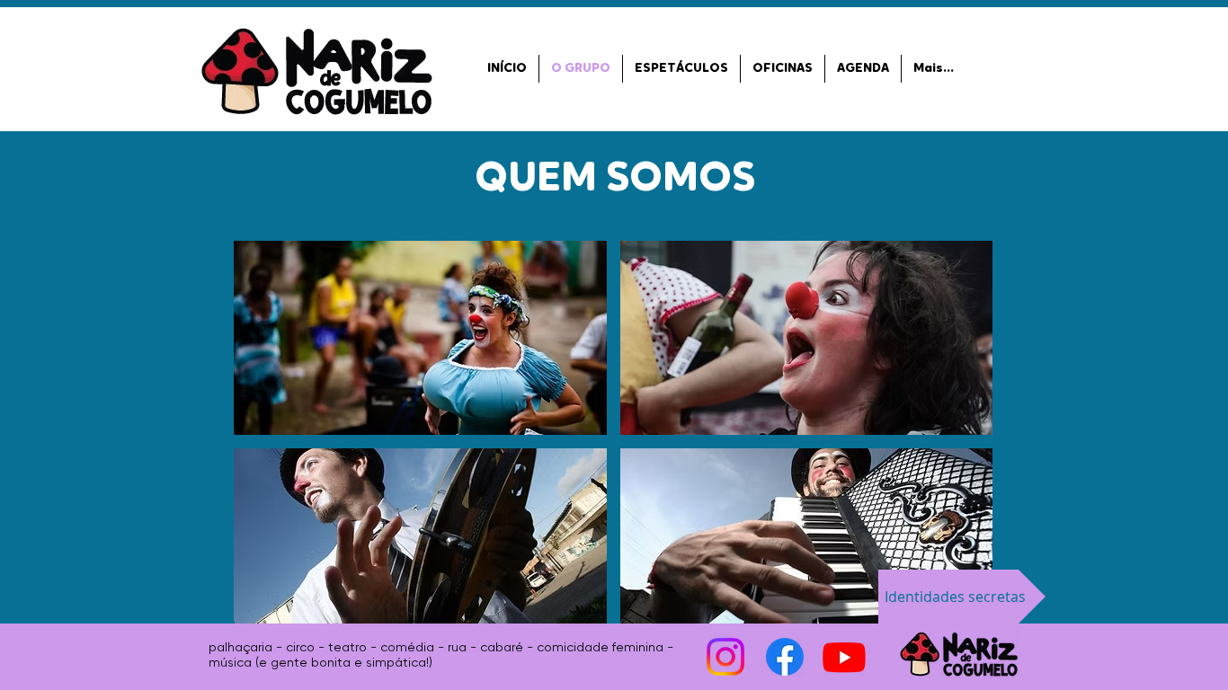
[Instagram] (725, 657)
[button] (420, 338)
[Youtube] (844, 657)
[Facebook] (785, 657)
